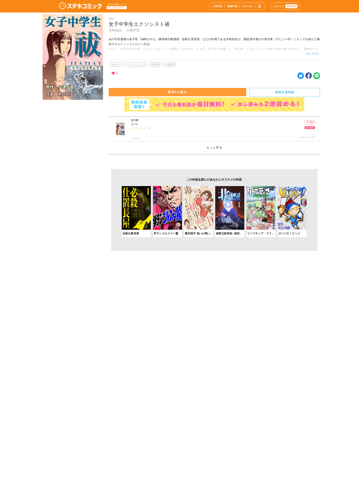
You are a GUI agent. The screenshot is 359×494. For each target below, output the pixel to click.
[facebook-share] (308, 75)
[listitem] (216, 129)
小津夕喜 (133, 30)
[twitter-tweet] (300, 78)
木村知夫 (115, 30)
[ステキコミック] (80, 6)
